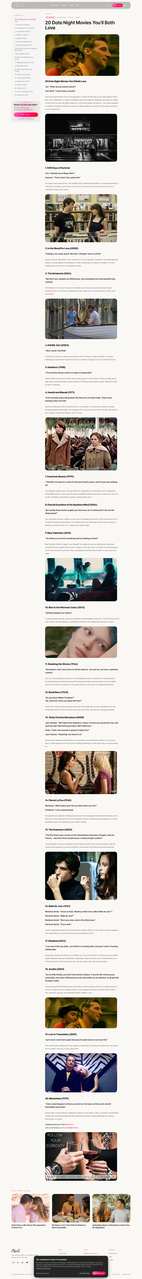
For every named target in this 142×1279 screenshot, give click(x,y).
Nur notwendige (85, 1273)
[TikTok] (22, 1262)
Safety (71, 5)
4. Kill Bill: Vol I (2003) (21, 35)
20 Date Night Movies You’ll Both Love (25, 20)
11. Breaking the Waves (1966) (24, 62)
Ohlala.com (69, 1124)
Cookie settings (126, 1274)
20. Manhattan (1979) (21, 95)
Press (110, 1256)
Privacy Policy (116, 1274)
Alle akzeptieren (99, 1273)
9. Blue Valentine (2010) (22, 54)
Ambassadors (113, 1253)
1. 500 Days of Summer (22, 25)
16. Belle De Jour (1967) (22, 81)
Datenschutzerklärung (43, 1268)
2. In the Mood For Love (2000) (24, 28)
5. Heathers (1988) (21, 38)
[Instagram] (13, 1262)
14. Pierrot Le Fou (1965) (22, 74)
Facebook (65, 1128)
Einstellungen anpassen (42, 1273)
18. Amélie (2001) (20, 88)
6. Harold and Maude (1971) (23, 42)
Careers (111, 1260)
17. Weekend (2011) (21, 84)
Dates (64, 5)
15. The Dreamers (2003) (23, 78)
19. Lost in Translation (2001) (24, 91)
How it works (55, 5)
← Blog (48, 13)
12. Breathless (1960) (21, 66)
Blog (77, 5)
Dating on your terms (90, 1253)
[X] (18, 1262)
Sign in (108, 5)
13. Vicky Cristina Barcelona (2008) (24, 70)
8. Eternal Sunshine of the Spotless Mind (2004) (26, 49)
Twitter (75, 1128)
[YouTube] (27, 1262)
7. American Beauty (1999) (23, 45)
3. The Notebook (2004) (22, 31)
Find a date (117, 5)
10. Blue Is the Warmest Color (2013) (24, 58)
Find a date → (26, 114)
